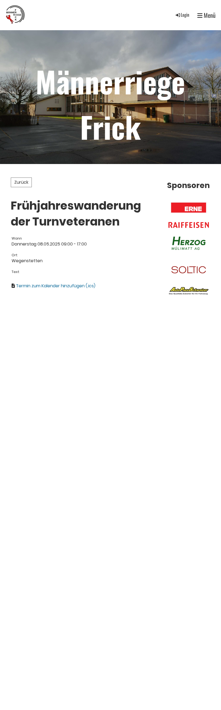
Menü (209, 15)
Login (185, 15)
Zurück (21, 182)
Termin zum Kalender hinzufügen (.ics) (55, 286)
